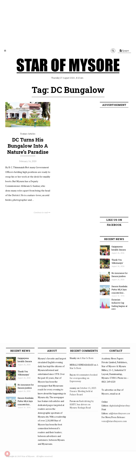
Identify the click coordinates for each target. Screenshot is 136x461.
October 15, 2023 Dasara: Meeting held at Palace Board (83, 391)
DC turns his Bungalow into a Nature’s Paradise (27, 145)
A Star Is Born (86, 358)
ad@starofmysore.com (120, 413)
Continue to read (41, 212)
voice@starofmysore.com (114, 421)
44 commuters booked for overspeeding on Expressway (83, 378)
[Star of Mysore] (68, 70)
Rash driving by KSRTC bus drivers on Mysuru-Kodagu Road (82, 404)
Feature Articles (27, 133)
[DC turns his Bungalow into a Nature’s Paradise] (27, 126)
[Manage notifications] (7, 453)
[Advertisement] (68, 23)
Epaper (125, 50)
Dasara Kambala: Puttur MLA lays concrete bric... (119, 289)
